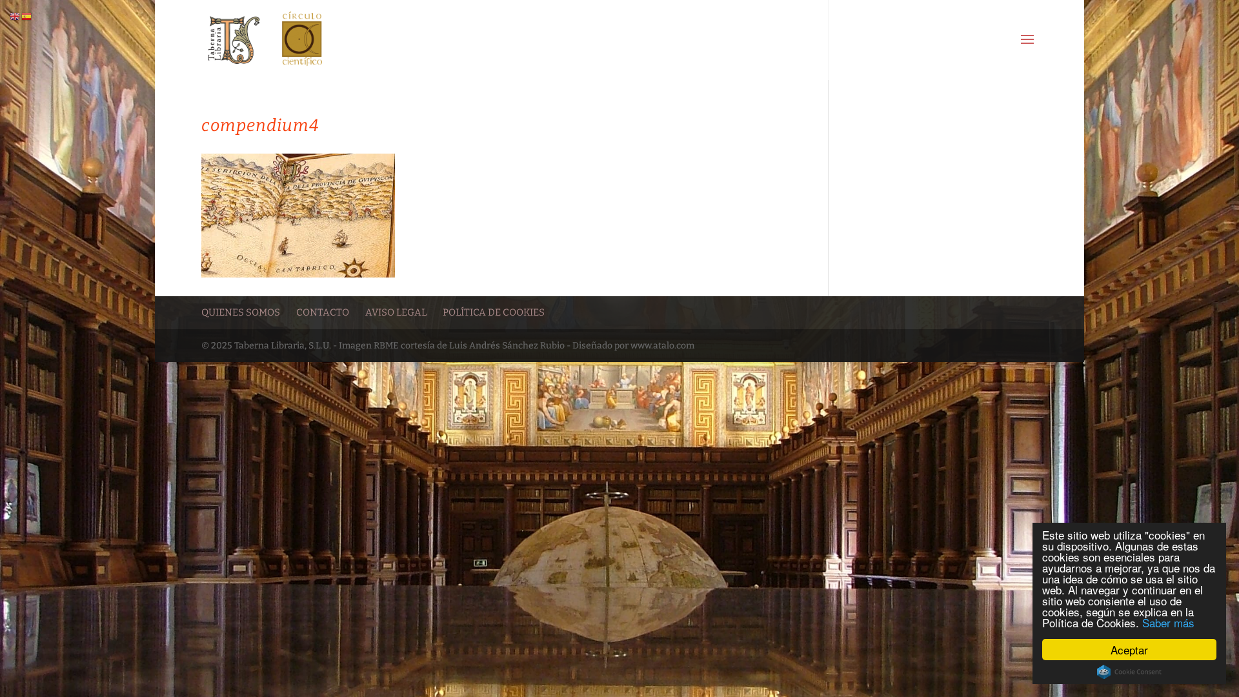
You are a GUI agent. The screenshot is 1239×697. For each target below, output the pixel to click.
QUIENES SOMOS (240, 312)
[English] (15, 16)
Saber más (1168, 622)
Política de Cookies (494, 312)
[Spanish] (27, 16)
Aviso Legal (396, 312)
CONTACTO (322, 312)
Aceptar (1129, 649)
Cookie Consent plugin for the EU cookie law (1129, 672)
